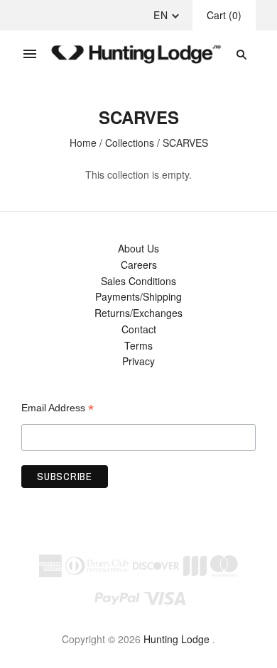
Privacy (138, 361)
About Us (138, 248)
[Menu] (29, 54)
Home (83, 142)
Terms (138, 345)
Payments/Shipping (138, 296)
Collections (129, 142)
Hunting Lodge (176, 639)
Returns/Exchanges (138, 313)
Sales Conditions (138, 281)
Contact (138, 329)
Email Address (57, 408)
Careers (139, 264)
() (224, 15)
